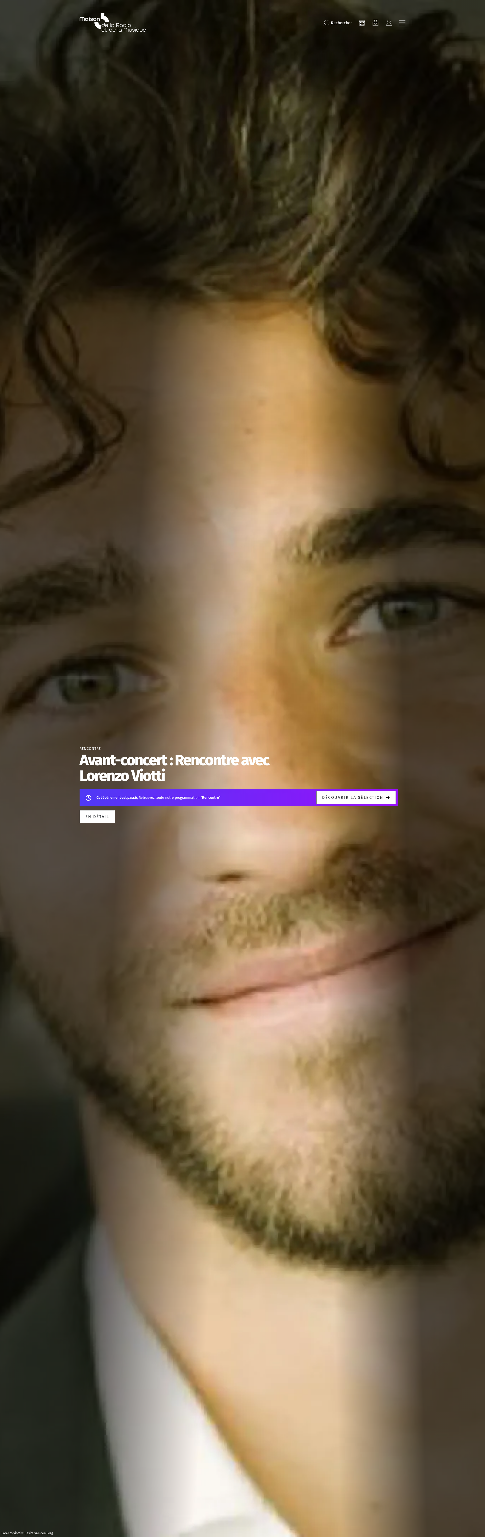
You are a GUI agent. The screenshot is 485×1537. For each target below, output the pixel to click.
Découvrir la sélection (352, 797)
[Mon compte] (388, 22)
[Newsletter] (375, 22)
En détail (97, 816)
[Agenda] (362, 22)
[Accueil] (113, 23)
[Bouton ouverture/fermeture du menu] (402, 23)
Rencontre (90, 749)
